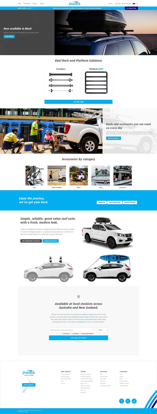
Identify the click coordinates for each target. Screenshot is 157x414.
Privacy (63, 383)
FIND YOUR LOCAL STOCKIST (78, 338)
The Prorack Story (65, 374)
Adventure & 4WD (124, 383)
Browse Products (113, 138)
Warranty (82, 390)
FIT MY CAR (78, 102)
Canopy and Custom (105, 385)
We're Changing (65, 376)
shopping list (81, 322)
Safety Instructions (85, 385)
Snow (121, 379)
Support (42, 3)
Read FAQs (102, 202)
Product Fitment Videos (86, 379)
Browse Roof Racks (50, 241)
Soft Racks (103, 383)
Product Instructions (85, 374)
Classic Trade (103, 376)
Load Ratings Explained (86, 381)
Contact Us (83, 392)
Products (34, 3)
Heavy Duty (103, 379)
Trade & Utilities (124, 385)
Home (19, 3)
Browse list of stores (78, 341)
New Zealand (84, 317)
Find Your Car (93, 317)
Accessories (75, 333)
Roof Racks (27, 3)
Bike (121, 374)
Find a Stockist (127, 3)
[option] (78, 32)
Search (110, 3)
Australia (75, 317)
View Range (9, 36)
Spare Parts (83, 383)
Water (121, 376)
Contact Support (129, 202)
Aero (101, 374)
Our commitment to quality (31, 241)
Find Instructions (114, 202)
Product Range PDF (85, 376)
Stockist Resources (66, 379)
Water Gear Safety (85, 388)
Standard (102, 381)
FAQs (62, 381)
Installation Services (87, 333)
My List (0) (118, 3)
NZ (136, 3)
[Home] (75, 3)
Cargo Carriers (124, 381)
